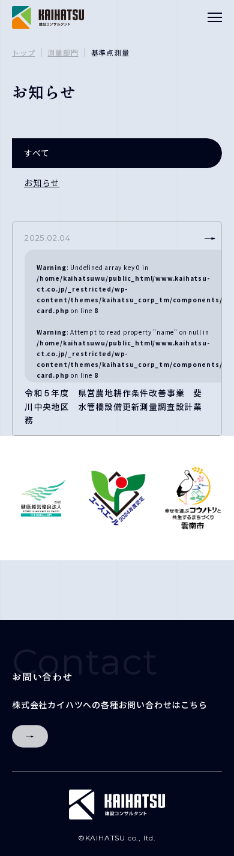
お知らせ (41, 183)
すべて (36, 153)
